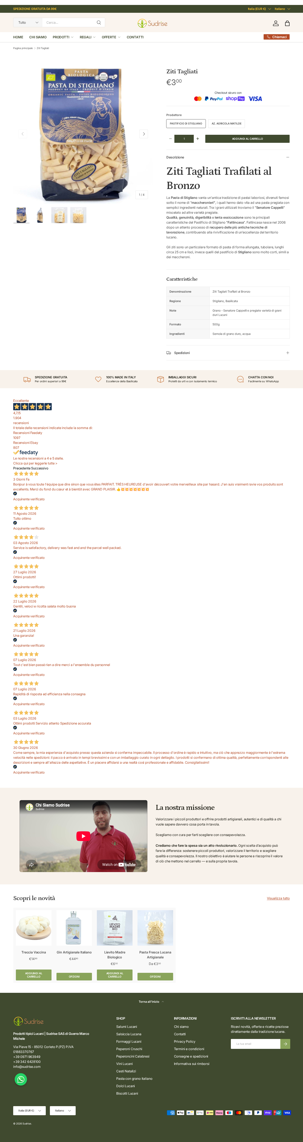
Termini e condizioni (189, 1049)
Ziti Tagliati (43, 48)
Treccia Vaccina (33, 952)
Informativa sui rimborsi (191, 1064)
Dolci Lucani (125, 1086)
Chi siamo (181, 1027)
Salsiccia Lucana (128, 1034)
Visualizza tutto (278, 898)
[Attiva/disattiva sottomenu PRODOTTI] (72, 37)
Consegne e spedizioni (191, 1056)
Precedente (21, 468)
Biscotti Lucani (127, 1093)
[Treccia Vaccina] (34, 928)
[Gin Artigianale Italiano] (74, 928)
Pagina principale (23, 48)
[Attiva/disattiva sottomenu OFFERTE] (119, 37)
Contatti (180, 1034)
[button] (287, 23)
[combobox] (59, 22)
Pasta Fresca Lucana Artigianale (155, 954)
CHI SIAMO (38, 37)
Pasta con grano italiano (134, 1078)
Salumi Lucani (126, 1027)
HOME (18, 37)
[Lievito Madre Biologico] (115, 928)
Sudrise (26, 1123)
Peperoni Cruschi (129, 1049)
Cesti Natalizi (126, 1071)
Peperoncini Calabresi (132, 1056)
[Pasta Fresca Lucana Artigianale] (155, 928)
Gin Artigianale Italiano (74, 952)
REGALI (85, 37)
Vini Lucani (124, 1064)
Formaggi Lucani (128, 1041)
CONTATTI (135, 37)
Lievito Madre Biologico (114, 954)
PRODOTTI (61, 37)
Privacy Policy (184, 1041)
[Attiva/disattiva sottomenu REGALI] (94, 37)
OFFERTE (109, 37)
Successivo (39, 468)
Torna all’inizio (149, 1001)
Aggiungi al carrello (247, 138)
